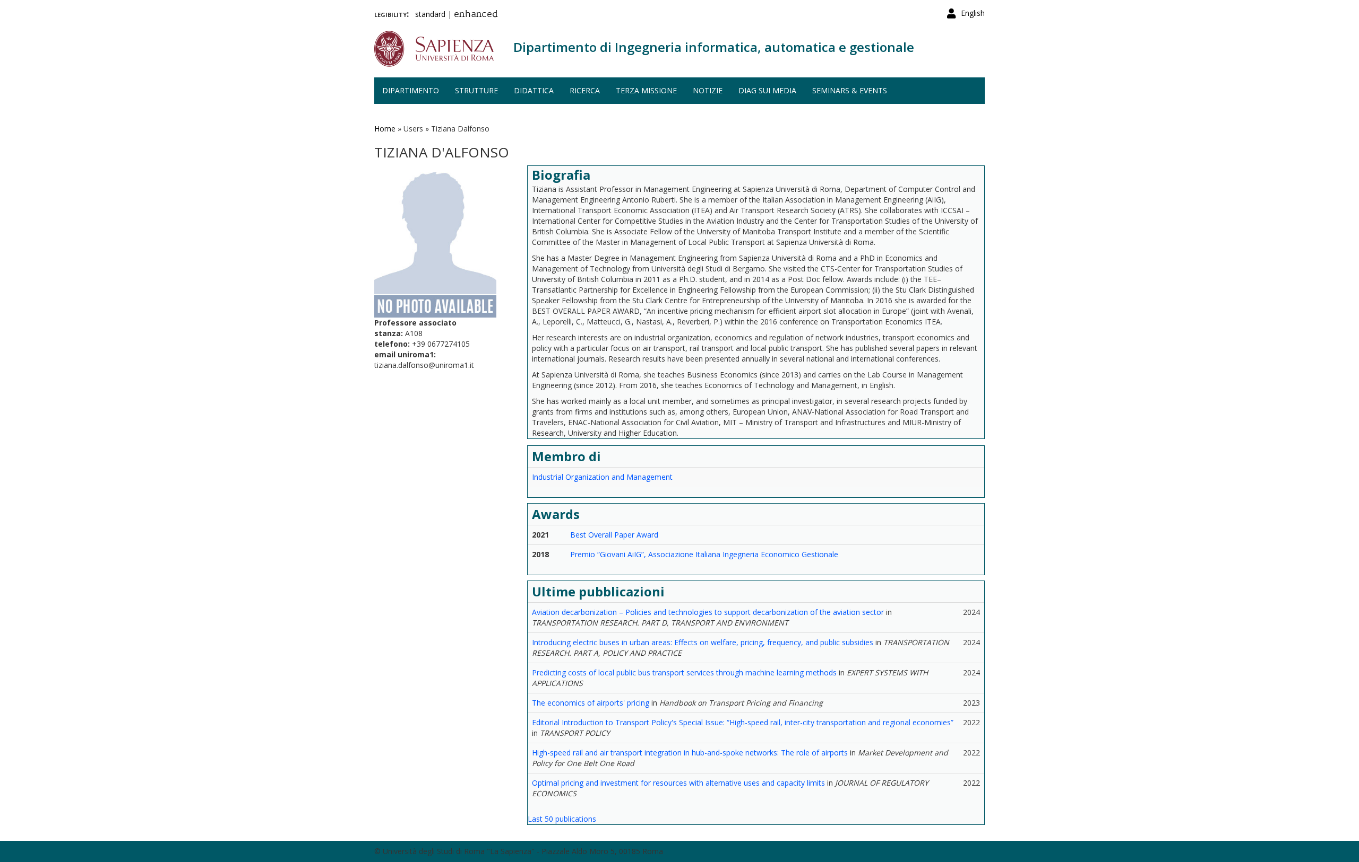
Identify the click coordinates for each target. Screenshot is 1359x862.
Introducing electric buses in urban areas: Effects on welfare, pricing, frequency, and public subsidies (702, 642)
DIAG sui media (767, 90)
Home (384, 129)
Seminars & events (849, 90)
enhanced (476, 15)
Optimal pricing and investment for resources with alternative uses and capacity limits (678, 783)
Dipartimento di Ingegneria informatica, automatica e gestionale (713, 47)
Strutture (476, 90)
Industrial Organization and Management (602, 477)
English (973, 13)
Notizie (707, 90)
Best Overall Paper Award (614, 535)
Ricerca (585, 90)
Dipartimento (410, 90)
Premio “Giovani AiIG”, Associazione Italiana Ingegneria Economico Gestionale (704, 554)
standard (430, 14)
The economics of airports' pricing (590, 703)
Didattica (534, 90)
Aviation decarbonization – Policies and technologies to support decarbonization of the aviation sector (708, 612)
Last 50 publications (562, 819)
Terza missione (646, 90)
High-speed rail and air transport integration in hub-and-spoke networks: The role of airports (690, 752)
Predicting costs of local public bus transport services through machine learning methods (684, 672)
